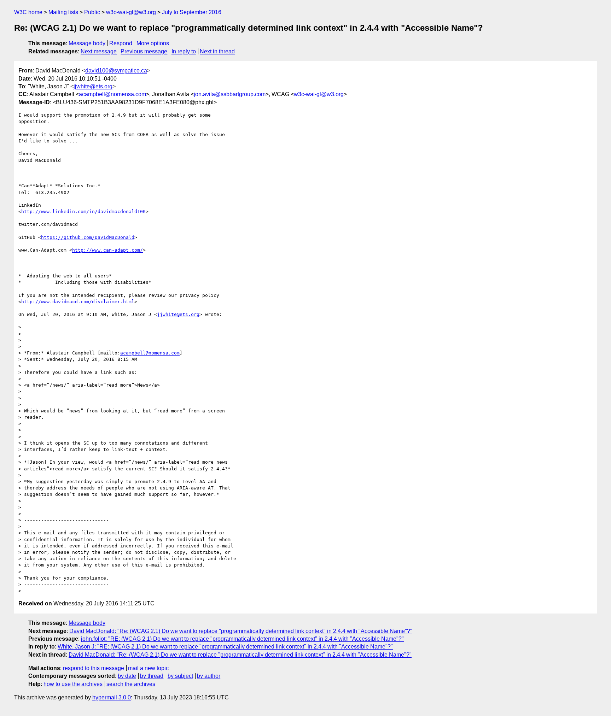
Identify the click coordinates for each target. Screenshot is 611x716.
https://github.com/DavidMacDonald (87, 237)
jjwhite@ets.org (93, 86)
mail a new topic (148, 668)
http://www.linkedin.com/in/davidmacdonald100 (83, 211)
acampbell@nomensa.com (112, 94)
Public (92, 12)
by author (208, 676)
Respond (120, 43)
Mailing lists (63, 12)
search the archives (130, 684)
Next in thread (217, 51)
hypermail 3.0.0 (111, 697)
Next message (99, 51)
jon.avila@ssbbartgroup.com (230, 94)
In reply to (183, 51)
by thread (151, 676)
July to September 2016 (191, 12)
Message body (87, 43)
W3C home (28, 12)
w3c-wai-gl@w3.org (131, 12)
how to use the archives (73, 684)
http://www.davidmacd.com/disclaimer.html (77, 301)
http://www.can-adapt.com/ (107, 250)
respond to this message (93, 668)
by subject (180, 676)
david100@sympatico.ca (116, 71)
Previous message (144, 51)
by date (127, 676)
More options (152, 43)
